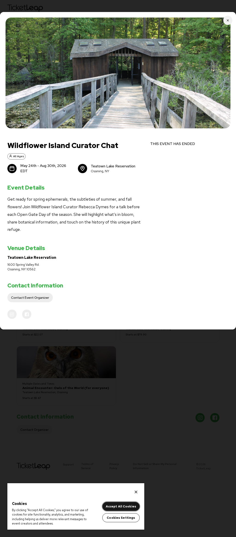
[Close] (136, 492)
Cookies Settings (121, 518)
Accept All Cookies (121, 506)
